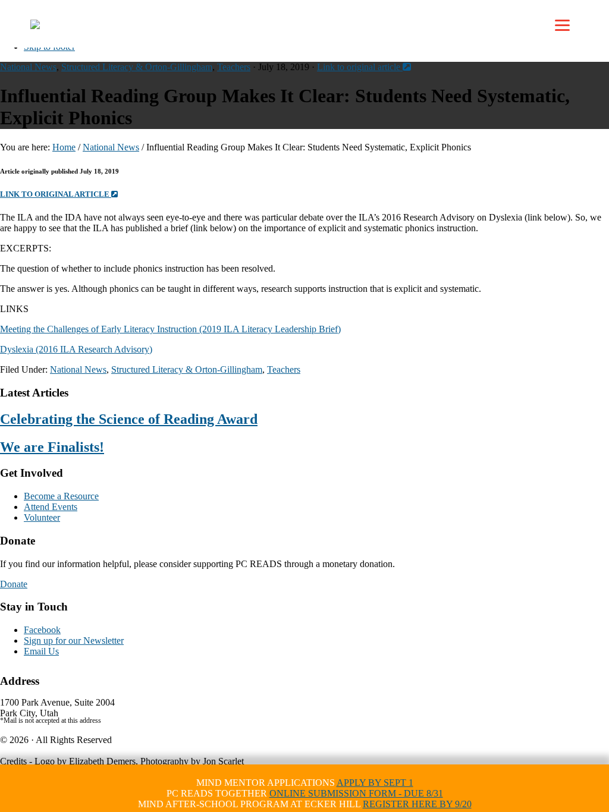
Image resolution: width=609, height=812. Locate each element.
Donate (13, 584)
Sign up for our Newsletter (74, 640)
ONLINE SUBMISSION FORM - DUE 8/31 (356, 793)
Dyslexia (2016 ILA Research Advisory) (76, 349)
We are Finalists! (52, 447)
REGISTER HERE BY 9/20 (417, 804)
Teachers (233, 67)
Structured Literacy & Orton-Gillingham (136, 67)
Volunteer (42, 517)
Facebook (42, 630)
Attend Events (50, 507)
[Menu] (562, 25)
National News (28, 67)
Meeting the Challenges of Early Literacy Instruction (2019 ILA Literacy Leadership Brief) (170, 329)
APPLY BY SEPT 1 (375, 783)
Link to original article (360, 67)
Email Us (41, 651)
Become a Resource (61, 496)
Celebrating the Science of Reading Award (129, 419)
